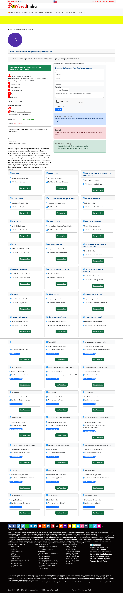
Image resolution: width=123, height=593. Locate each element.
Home (31, 12)
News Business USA (71, 549)
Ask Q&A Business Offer (72, 556)
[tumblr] (86, 526)
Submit (58, 109)
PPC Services (69, 563)
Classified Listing (70, 548)
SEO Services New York (44, 567)
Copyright (11, 590)
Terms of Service (15, 556)
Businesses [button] (48, 12)
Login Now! (111, 1)
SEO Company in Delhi (17, 562)
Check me (60, 106)
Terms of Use (76, 590)
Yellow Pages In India (104, 577)
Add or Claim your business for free (48, 546)
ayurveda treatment (44, 558)
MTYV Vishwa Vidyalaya (72, 560)
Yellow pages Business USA (73, 551)
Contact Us (14, 549)
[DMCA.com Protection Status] (95, 545)
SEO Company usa (43, 568)
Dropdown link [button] (70, 12)
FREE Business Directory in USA (47, 565)
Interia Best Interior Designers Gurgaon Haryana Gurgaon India (26, 68)
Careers (13, 553)
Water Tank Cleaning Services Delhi (48, 563)
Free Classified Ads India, (54, 539)
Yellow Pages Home (16, 546)
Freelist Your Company (63, 144)
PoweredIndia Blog (71, 555)
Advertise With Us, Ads (17, 551)
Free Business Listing (99, 1)
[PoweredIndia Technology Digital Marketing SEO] (102, 526)
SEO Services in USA (16, 565)
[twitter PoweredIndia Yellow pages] (18, 526)
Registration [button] (59, 12)
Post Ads (58, 130)
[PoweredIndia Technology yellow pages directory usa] (99, 526)
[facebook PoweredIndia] (10, 526)
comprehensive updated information (106, 582)
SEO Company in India (72, 558)
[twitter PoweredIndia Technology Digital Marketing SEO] (23, 526)
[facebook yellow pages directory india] (14, 526)
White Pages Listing (71, 546)
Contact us (81, 12)
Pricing (41, 12)
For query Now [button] (25, 188)
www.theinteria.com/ (24, 112)
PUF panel (41, 548)
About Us (13, 548)
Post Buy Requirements (63, 116)
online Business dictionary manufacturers (41, 575)
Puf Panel (13, 567)
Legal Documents (15, 558)
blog (36, 12)
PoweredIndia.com (33, 590)
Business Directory (19, 12)
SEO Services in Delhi (16, 563)
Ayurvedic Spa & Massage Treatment (48, 560)
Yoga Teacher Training (45, 556)
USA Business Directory (72, 553)
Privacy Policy (14, 555)
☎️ (18, 1)
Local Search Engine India (75, 577)
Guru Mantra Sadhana (71, 562)
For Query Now (25, 360)
